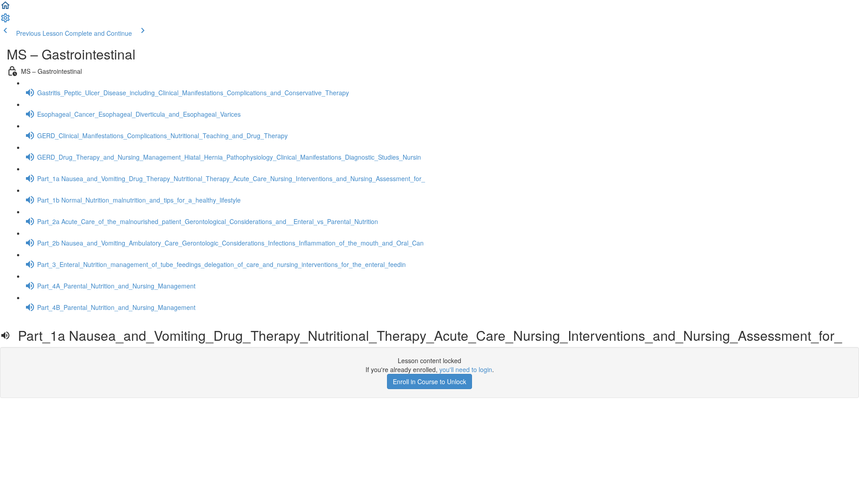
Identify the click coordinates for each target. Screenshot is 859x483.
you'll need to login (465, 369)
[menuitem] (5, 20)
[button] (5, 8)
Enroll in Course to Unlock (429, 381)
